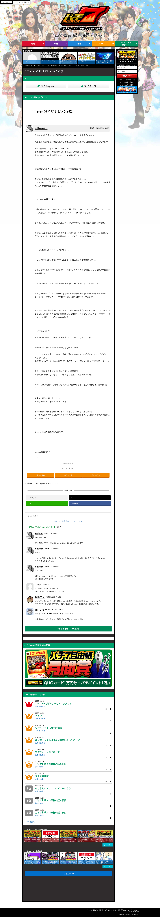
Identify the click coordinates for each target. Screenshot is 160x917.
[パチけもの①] (78, 53)
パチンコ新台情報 (126, 85)
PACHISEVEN (135, 912)
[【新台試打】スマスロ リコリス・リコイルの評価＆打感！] (60, 853)
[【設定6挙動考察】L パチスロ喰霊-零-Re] (78, 831)
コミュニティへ (68, 873)
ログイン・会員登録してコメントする (68, 521)
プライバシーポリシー (133, 910)
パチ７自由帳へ (30, 822)
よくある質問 (116, 910)
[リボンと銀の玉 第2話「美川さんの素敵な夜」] (96, 853)
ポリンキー (41, 609)
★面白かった (68, 463)
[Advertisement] (34, 889)
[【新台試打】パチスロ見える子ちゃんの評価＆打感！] (42, 853)
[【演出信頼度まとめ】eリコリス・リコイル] (96, 831)
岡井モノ (40, 597)
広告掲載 (101, 910)
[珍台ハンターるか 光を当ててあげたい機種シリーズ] (97, 53)
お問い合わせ (108, 910)
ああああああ (40, 706)
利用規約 (123, 910)
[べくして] (23, 53)
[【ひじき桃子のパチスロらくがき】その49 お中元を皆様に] (24, 853)
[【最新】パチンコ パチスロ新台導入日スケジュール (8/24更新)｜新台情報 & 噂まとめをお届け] (42, 831)
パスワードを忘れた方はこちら (127, 80)
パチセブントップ (29, 66)
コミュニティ (41, 66)
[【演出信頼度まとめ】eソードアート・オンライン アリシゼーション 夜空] (24, 831)
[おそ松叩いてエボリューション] (60, 53)
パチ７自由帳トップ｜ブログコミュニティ (60, 66)
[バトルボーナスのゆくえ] (42, 53)
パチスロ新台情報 (126, 82)
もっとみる (107, 845)
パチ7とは (89, 910)
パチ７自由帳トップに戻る (68, 628)
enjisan (41, 128)
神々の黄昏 (39, 767)
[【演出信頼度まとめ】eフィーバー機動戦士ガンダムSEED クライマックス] (60, 831)
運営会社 (95, 910)
